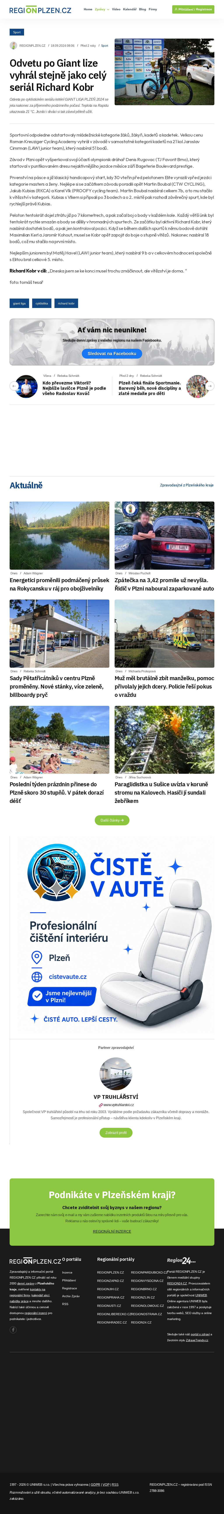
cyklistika (42, 303)
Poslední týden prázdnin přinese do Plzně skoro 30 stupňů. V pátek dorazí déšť (56, 792)
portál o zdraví (200, 1334)
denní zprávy (26, 1283)
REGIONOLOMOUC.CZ (147, 1306)
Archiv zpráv (71, 1296)
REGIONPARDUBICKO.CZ (149, 1272)
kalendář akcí (40, 1295)
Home (88, 9)
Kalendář (129, 9)
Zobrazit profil (116, 1133)
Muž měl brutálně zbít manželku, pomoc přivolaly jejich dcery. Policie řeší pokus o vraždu (164, 686)
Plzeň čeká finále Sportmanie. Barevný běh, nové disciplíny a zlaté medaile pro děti (150, 388)
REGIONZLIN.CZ (143, 1297)
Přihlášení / (186, 9)
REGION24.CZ (141, 1322)
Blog (142, 9)
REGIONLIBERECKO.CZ (114, 1314)
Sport (17, 32)
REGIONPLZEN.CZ (32, 45)
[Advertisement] (112, 439)
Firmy (153, 9)
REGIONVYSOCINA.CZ (147, 1281)
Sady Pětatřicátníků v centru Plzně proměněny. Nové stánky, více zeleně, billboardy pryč (56, 686)
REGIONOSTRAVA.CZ (146, 1314)
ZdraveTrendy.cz (197, 1340)
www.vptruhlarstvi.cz (118, 1105)
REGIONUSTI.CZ (109, 1306)
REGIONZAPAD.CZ (110, 1281)
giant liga (19, 303)
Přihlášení (69, 1280)
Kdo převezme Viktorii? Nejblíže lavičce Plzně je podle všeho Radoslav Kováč (74, 388)
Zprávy (100, 9)
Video (116, 9)
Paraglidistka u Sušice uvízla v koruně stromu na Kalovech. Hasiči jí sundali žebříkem (161, 792)
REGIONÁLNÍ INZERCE (112, 1231)
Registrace (204, 9)
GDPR (95, 1484)
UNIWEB (201, 1295)
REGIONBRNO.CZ (144, 1289)
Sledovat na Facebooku (112, 353)
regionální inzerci (35, 1313)
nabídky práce (19, 1301)
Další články (111, 820)
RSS (65, 1304)
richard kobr (66, 303)
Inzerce (67, 1272)
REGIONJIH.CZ (108, 1289)
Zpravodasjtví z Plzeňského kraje (187, 485)
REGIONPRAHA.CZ (110, 1297)
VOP (106, 1484)
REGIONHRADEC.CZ (112, 1322)
